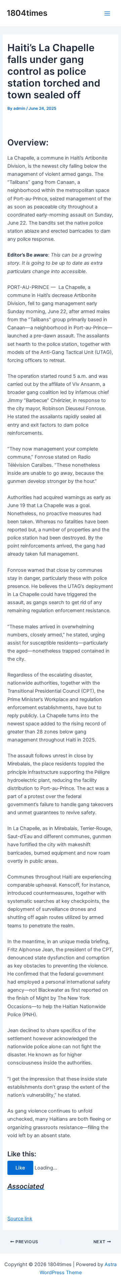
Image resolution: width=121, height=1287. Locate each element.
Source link (19, 1219)
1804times (27, 13)
